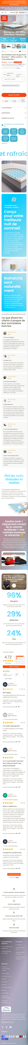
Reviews (4, 979)
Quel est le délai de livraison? (5, 131)
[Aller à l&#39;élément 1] (4, 46)
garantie (4, 984)
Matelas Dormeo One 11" (20, 948)
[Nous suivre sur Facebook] (3, 1027)
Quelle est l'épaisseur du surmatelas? (13, 131)
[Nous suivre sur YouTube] (10, 1027)
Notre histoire (5, 973)
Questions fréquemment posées (5, 968)
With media (8, 679)
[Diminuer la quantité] (4, 89)
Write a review (14, 667)
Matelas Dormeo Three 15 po (20, 958)
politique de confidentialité (5, 997)
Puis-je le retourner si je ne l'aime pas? (5, 138)
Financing (4, 990)
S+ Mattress (19, 945)
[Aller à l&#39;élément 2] (9, 46)
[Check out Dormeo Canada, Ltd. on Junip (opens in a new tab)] (17, 877)
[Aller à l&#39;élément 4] (18, 46)
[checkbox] (8, 679)
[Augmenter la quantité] (12, 89)
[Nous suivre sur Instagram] (7, 1027)
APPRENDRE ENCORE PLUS (8, 1022)
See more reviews (14, 874)
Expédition (4, 982)
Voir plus (4, 143)
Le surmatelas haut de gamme (7, 947)
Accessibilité (5, 993)
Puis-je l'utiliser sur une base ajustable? (22, 131)
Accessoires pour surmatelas (6, 952)
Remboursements (7, 987)
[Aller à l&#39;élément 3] (14, 46)
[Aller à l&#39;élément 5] (23, 46)
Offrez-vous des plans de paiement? (13, 138)
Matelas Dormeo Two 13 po (20, 953)
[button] (20, 656)
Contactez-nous (6, 976)
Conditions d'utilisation (5, 1001)
